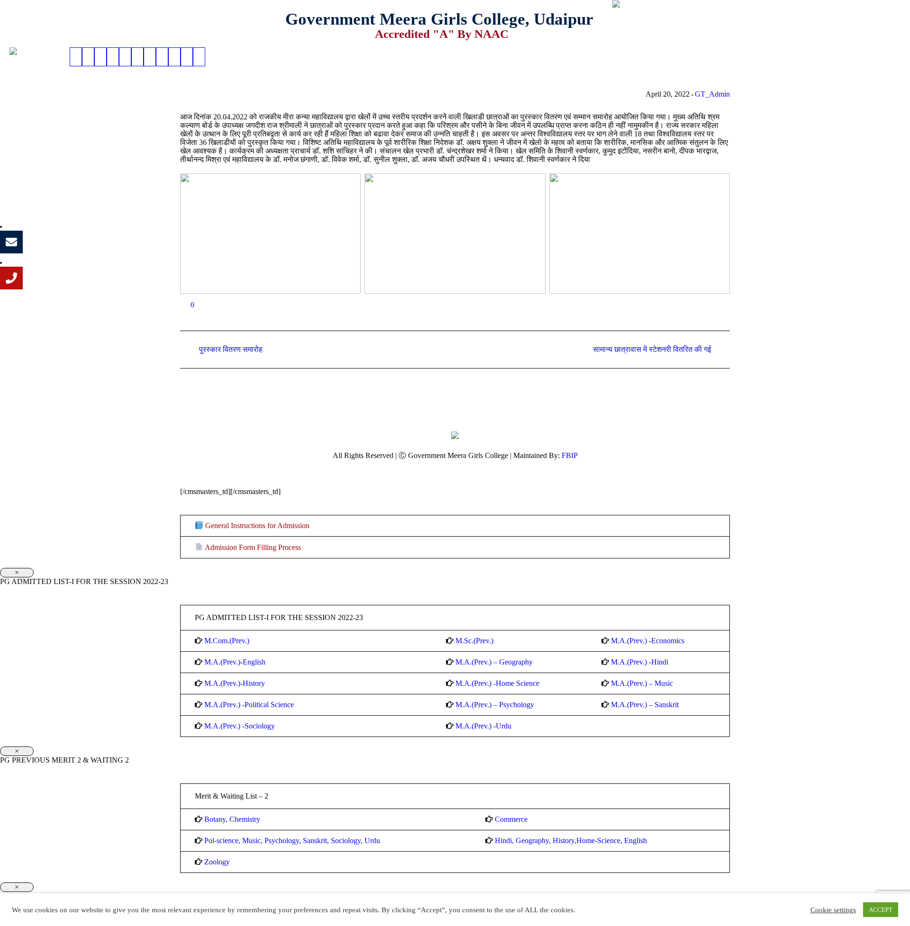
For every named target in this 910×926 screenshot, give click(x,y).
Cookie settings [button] (833, 910)
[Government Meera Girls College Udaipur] (455, 434)
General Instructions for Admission (256, 525)
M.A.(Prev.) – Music (642, 683)
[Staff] (162, 56)
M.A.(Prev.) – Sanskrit (645, 705)
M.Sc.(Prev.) (474, 641)
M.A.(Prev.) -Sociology (239, 726)
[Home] (76, 56)
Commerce (511, 819)
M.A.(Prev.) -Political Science (249, 705)
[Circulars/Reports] (150, 56)
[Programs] (100, 56)
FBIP (570, 455)
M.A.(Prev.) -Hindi (639, 662)
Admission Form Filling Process (252, 547)
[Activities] (125, 56)
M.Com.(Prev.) (226, 641)
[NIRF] (199, 56)
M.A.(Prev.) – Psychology (494, 705)
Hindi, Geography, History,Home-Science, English (571, 840)
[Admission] (113, 56)
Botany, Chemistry (232, 819)
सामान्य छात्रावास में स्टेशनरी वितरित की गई (652, 349)
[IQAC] (187, 56)
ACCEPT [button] (880, 909)
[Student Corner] (137, 56)
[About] (88, 56)
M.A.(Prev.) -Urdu (483, 726)
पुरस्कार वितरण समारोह (231, 349)
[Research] (174, 56)
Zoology (217, 862)
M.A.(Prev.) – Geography (494, 662)
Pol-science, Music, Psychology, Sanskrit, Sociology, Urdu (292, 840)
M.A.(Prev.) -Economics (647, 641)
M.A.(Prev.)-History (234, 683)
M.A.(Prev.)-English (234, 662)
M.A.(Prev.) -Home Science (497, 683)
